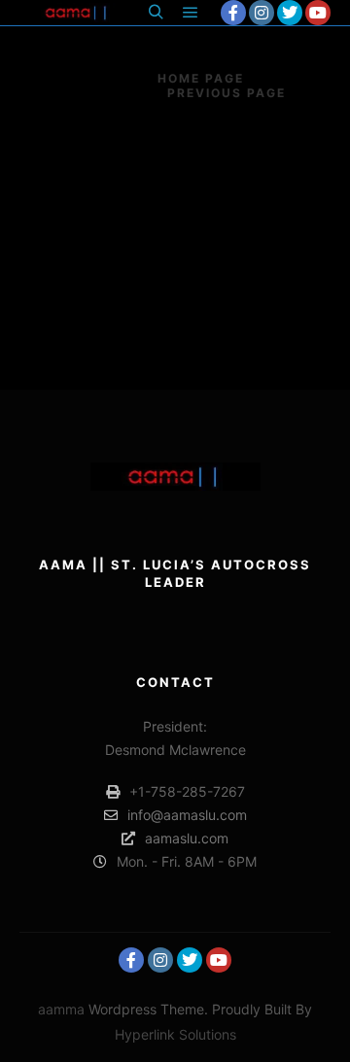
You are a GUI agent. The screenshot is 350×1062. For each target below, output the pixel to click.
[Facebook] (233, 12)
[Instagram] (261, 12)
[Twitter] (289, 12)
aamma (61, 1009)
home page (201, 78)
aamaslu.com (186, 838)
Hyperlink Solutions (175, 1034)
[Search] (155, 12)
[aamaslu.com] (77, 12)
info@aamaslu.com (187, 814)
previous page (226, 93)
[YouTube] (318, 12)
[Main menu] (190, 12)
